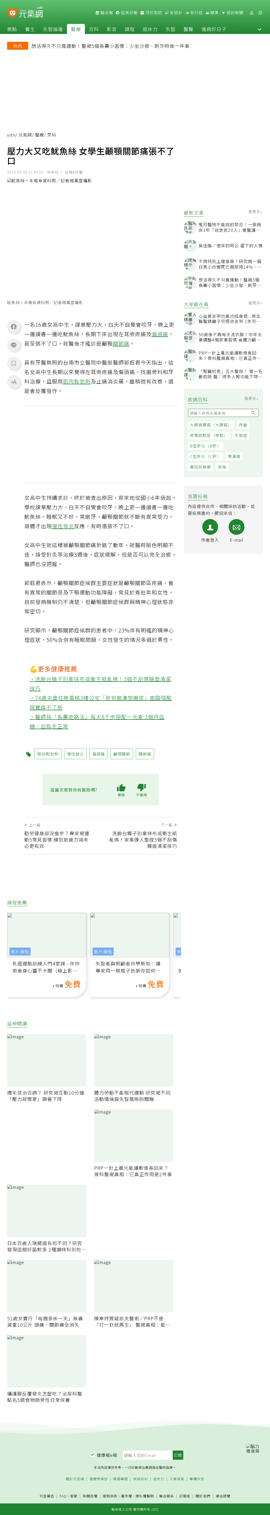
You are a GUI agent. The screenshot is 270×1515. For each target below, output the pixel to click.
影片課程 (20, 951)
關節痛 (121, 343)
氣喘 (222, 467)
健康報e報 (107, 1455)
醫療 (76, 29)
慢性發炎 (63, 526)
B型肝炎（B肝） (205, 446)
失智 (171, 29)
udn (11, 135)
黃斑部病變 (200, 467)
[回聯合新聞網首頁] (12, 13)
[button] (259, 29)
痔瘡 (243, 424)
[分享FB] (13, 326)
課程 (130, 29)
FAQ (63, 1495)
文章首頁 (177, 1479)
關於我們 (203, 1496)
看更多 (254, 211)
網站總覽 (223, 1496)
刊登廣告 (47, 1496)
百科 (94, 29)
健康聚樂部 (98, 1479)
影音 (112, 29)
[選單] (260, 13)
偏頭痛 (160, 334)
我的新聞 (234, 12)
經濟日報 (129, 12)
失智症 (241, 435)
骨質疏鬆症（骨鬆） (209, 435)
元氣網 (25, 135)
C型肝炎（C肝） (205, 456)
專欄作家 (197, 1479)
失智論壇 (53, 29)
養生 (30, 29)
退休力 (150, 29)
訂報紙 (184, 1496)
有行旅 (196, 12)
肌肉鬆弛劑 (77, 381)
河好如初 (153, 12)
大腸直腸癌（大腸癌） (211, 424)
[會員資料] (251, 13)
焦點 (12, 29)
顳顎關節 (121, 754)
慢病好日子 (213, 29)
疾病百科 (140, 1479)
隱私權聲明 (145, 1495)
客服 (74, 1495)
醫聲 (189, 29)
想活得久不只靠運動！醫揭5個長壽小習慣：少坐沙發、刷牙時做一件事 (110, 45)
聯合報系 (166, 1496)
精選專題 (120, 1479)
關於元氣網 (75, 1479)
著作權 (126, 1495)
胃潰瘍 (234, 456)
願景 (214, 12)
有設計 (175, 12)
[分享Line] (13, 344)
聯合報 (106, 12)
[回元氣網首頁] (31, 13)
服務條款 (110, 1495)
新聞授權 (90, 1496)
